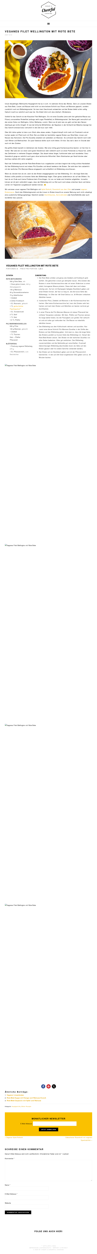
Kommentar (10, 1158)
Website (8, 1203)
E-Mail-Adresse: (26, 1123)
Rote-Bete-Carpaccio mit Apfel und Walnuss (24, 1100)
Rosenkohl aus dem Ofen (61, 189)
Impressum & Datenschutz (40, 1248)
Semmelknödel (61, 195)
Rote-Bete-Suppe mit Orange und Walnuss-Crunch (26, 1098)
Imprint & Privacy (60, 1248)
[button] (43, 1086)
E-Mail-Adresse (11, 1194)
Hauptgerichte (16, 1106)
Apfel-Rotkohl (46, 189)
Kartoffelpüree (50, 195)
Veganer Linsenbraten (15, 1095)
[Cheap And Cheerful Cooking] (48, 17)
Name (7, 1185)
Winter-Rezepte (26, 1106)
